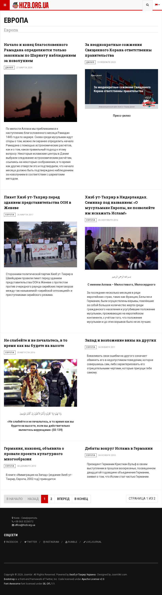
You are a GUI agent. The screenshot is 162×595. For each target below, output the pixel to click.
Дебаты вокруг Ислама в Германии (119, 448)
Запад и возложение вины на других (120, 340)
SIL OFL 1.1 (49, 583)
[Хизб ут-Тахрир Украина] (30, 5)
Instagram (52, 542)
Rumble (72, 542)
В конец (81, 499)
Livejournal (94, 542)
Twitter (31, 542)
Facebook (11, 542)
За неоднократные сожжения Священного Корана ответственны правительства (118, 50)
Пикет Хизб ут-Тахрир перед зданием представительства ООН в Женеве (37, 202)
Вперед (63, 499)
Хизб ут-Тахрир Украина (82, 574)
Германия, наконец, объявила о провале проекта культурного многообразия (34, 453)
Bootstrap (9, 579)
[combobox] (147, 5)
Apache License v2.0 (93, 579)
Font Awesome (12, 583)
